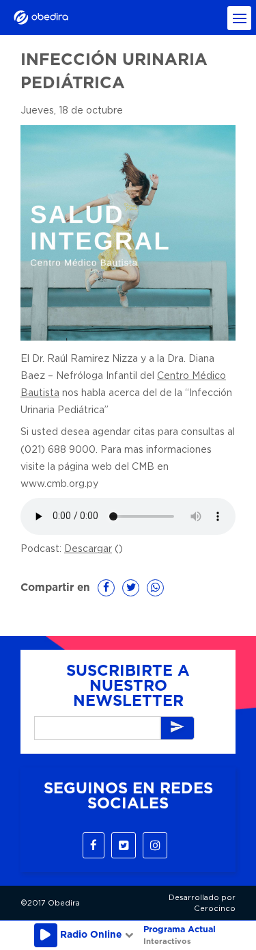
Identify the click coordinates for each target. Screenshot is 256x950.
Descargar (88, 549)
